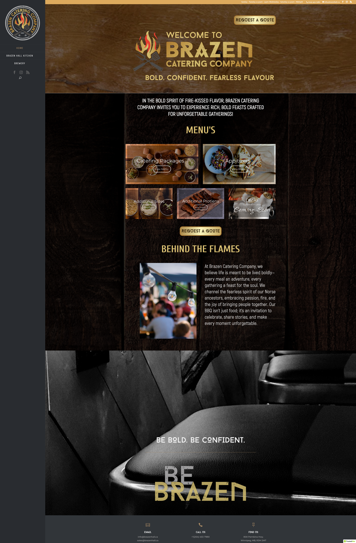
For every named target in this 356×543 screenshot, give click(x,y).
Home (19, 48)
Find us (253, 532)
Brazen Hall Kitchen (19, 55)
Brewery (19, 63)
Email (147, 532)
